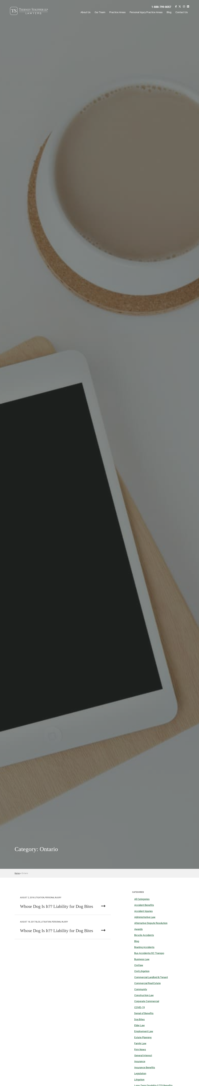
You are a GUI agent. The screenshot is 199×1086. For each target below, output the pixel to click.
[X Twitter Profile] (180, 7)
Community (140, 989)
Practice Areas (117, 12)
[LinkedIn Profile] (188, 7)
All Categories (142, 899)
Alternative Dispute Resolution (150, 923)
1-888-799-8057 (161, 7)
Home (17, 873)
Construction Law (144, 995)
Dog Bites (139, 1019)
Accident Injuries (143, 911)
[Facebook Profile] (176, 7)
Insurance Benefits (144, 1067)
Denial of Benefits (144, 1013)
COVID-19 (139, 1007)
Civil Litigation (141, 971)
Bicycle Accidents (144, 935)
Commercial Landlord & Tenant (151, 977)
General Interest (143, 1055)
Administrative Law (144, 917)
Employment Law (143, 1031)
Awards (138, 929)
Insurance (139, 1061)
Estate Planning (142, 1037)
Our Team (100, 12)
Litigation (139, 1079)
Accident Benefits (144, 905)
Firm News (140, 1049)
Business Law (141, 959)
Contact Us (181, 12)
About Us (86, 12)
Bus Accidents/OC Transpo (149, 953)
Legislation (140, 1073)
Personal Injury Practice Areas (146, 12)
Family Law (140, 1043)
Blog (169, 12)
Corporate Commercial (146, 1001)
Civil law (138, 965)
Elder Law (139, 1025)
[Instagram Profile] (184, 7)
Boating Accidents (144, 947)
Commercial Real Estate (147, 983)
